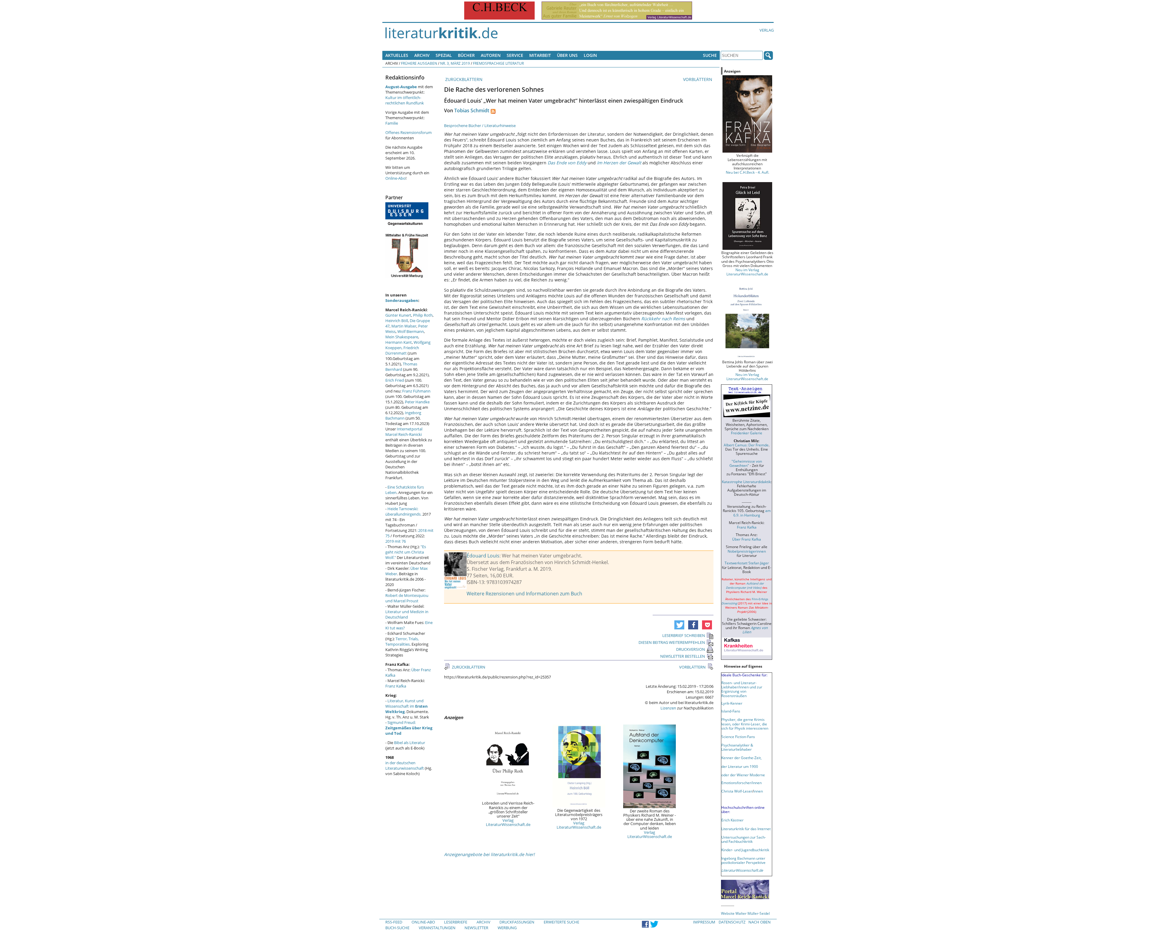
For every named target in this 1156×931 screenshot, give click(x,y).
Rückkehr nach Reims (663, 318)
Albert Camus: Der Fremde (746, 444)
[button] (679, 624)
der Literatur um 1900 (739, 766)
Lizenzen (668, 708)
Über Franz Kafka (746, 539)
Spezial (444, 55)
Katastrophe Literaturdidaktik (746, 481)
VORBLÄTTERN (698, 79)
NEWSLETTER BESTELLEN (682, 656)
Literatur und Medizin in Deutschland (406, 614)
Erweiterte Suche (561, 922)
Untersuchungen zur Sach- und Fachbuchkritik (743, 839)
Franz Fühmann (416, 391)
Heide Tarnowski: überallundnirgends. (403, 511)
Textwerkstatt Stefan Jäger (747, 562)
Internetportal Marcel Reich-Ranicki (403, 431)
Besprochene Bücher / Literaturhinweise (480, 125)
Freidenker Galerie (746, 432)
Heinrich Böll (396, 320)
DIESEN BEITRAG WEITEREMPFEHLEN (672, 642)
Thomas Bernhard (401, 366)
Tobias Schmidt (471, 110)
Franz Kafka (395, 686)
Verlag (767, 30)
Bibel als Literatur (409, 742)
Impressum (704, 922)
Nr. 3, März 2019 (455, 63)
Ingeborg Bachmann (403, 415)
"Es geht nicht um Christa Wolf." (405, 552)
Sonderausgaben (401, 300)
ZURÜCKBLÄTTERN (463, 79)
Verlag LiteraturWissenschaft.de (508, 822)
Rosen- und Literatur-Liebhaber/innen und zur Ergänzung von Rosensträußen (741, 689)
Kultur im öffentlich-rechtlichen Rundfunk (404, 100)
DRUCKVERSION (690, 649)
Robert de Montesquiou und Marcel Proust (406, 598)
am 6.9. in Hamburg (752, 512)
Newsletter (476, 927)
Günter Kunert (398, 315)
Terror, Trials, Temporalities (402, 641)
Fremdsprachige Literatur (498, 63)
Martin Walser (403, 326)
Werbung (507, 927)
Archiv (422, 55)
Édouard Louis (483, 555)
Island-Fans (730, 711)
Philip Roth (423, 315)
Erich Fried (394, 380)
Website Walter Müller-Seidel (745, 913)
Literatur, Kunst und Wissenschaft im (406, 706)
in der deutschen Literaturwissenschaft (404, 765)
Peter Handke (417, 402)
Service (515, 55)
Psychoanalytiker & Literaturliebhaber (737, 747)
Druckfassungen (516, 922)
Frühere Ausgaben (419, 63)
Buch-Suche (397, 927)
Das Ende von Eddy (567, 163)
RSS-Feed (393, 922)
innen (758, 791)
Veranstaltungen (437, 927)
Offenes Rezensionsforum (408, 132)
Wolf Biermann (410, 331)
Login (590, 55)
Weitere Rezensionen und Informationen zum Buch (524, 593)
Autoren (491, 55)
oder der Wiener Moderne (743, 774)
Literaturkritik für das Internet (746, 828)
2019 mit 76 (395, 541)
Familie (391, 123)
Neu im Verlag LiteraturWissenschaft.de (747, 271)
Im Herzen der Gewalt (619, 163)
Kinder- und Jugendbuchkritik (745, 849)
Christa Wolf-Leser (736, 791)
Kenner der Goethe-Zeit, (741, 757)
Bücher (466, 55)
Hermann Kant (398, 342)
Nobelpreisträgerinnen (747, 551)
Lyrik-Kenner (731, 703)
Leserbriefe (455, 922)
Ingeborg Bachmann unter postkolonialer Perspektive (743, 860)
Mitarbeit (540, 55)
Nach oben (759, 922)
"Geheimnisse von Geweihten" (745, 463)
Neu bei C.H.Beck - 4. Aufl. (747, 172)
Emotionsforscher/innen (741, 782)
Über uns (567, 55)
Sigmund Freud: (408, 728)
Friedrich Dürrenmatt (402, 350)
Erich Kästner (732, 820)
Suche (710, 55)
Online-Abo (395, 178)
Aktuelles (396, 55)
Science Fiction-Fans (738, 736)
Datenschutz (732, 922)
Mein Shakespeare (401, 337)
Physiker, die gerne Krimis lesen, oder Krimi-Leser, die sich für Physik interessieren (744, 723)
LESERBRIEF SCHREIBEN (683, 635)
